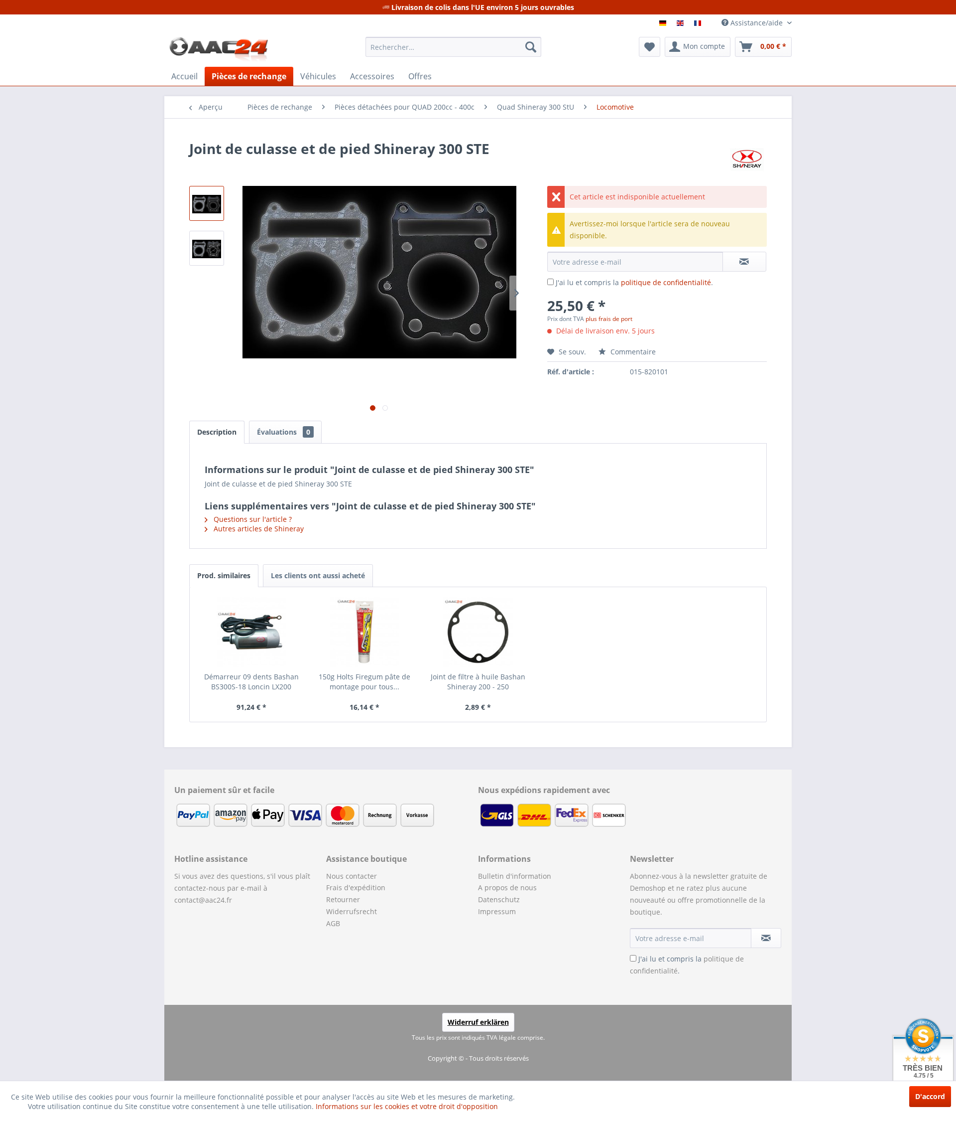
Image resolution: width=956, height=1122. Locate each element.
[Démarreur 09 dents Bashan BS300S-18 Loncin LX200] (251, 632)
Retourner (343, 899)
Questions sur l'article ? (252, 519)
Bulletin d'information (514, 876)
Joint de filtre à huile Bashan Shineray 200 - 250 (478, 681)
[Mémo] (649, 47)
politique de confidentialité (666, 282)
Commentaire (632, 351)
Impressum (497, 911)
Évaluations (283, 432)
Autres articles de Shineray (258, 528)
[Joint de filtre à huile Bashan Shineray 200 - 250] (478, 632)
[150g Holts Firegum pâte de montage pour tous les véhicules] (365, 632)
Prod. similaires (223, 575)
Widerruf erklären (478, 1022)
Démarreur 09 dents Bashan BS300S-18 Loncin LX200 (251, 681)
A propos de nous (507, 887)
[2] (681, 23)
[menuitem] (453, 47)
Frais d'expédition (355, 887)
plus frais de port (609, 319)
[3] (699, 23)
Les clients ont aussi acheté (318, 575)
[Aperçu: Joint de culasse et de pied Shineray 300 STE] (206, 203)
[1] (664, 23)
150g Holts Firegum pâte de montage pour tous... (364, 681)
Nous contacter (351, 876)
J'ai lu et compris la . (634, 282)
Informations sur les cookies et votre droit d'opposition (407, 1106)
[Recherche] (530, 47)
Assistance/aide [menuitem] (756, 22)
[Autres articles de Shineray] (747, 158)
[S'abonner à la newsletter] (766, 938)
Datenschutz (499, 899)
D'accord (930, 1096)
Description (217, 432)
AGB (333, 923)
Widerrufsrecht (351, 911)
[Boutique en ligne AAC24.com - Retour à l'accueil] (218, 49)
